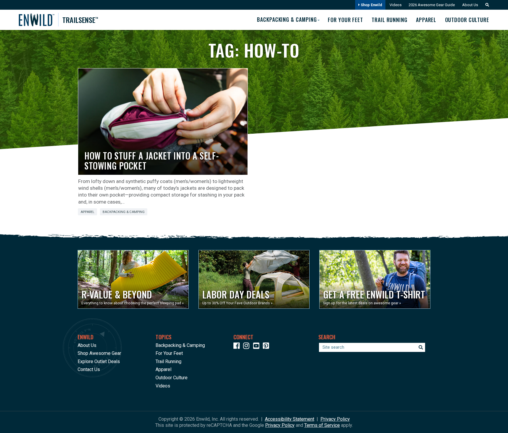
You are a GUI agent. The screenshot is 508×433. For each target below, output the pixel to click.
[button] (485, 5)
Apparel (426, 20)
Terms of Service (322, 425)
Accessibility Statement (289, 419)
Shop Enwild (371, 5)
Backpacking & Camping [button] (287, 19)
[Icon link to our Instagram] (247, 347)
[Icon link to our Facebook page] (237, 347)
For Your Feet (345, 20)
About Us (470, 5)
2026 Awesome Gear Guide (432, 5)
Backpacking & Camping (124, 212)
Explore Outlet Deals (99, 361)
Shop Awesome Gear (99, 353)
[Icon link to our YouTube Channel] (257, 347)
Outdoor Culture (467, 20)
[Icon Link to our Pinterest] (267, 347)
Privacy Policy (335, 419)
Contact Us (89, 369)
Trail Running (389, 20)
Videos (396, 5)
